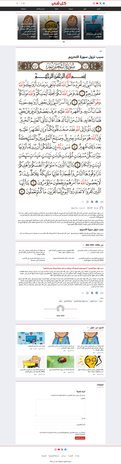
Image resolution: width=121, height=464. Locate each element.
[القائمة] (17, 3)
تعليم (35, 348)
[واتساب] (87, 202)
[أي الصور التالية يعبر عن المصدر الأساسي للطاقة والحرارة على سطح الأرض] (89, 259)
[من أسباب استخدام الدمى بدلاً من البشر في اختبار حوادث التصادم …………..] (71, 27)
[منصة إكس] (92, 202)
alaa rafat (90, 208)
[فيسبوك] (96, 202)
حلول (100, 51)
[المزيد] (83, 202)
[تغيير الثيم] (22, 3)
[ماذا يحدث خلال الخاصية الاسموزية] (60, 259)
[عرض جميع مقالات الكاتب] (101, 208)
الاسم (83, 418)
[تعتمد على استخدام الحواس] (93, 27)
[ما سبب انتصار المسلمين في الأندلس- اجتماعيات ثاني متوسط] (31, 259)
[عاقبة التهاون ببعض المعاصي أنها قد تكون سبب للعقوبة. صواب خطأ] (50, 27)
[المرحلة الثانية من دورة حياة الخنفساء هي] (60, 365)
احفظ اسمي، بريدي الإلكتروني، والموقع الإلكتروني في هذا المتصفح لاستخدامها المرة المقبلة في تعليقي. (62, 433)
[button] (64, 41)
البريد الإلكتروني (80, 424)
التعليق (83, 398)
